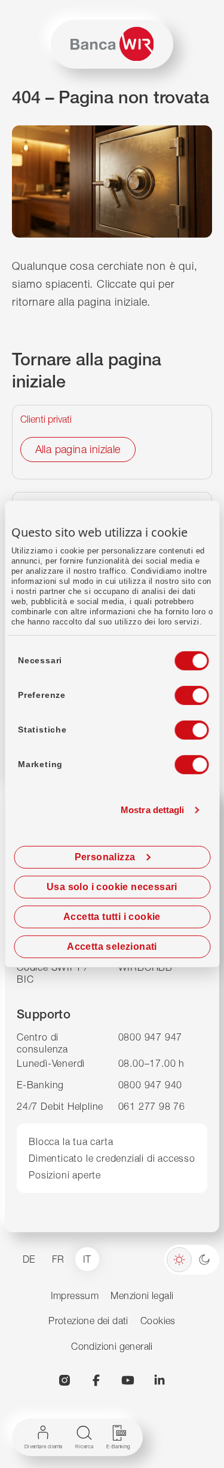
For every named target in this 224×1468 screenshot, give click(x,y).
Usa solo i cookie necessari (112, 887)
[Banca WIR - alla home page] (112, 44)
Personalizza (105, 857)
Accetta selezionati (112, 946)
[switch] (180, 692)
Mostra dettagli (153, 810)
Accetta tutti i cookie (112, 917)
